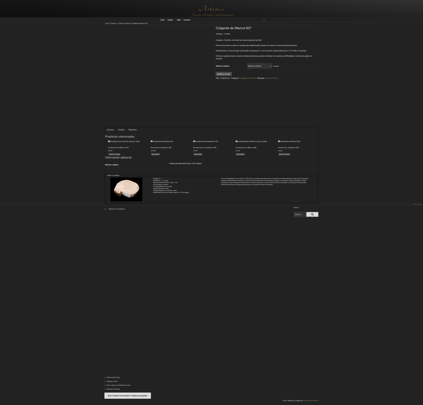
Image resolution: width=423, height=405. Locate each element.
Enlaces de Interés (113, 389)
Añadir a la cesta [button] (114, 154)
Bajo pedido (155, 154)
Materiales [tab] (133, 129)
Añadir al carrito (223, 74)
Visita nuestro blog (113, 377)
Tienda (170, 20)
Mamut (275, 78)
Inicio (163, 20)
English (420, 204)
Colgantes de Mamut (124, 23)
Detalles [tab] (121, 129)
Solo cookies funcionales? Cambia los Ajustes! (127, 395)
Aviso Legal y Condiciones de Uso (118, 385)
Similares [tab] (110, 129)
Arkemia (211, 9)
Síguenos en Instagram (116, 209)
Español (415, 204)
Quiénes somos (112, 381)
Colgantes (113, 23)
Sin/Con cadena (222, 66)
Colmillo (268, 78)
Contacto (187, 20)
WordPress (307, 400)
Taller (179, 20)
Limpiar (276, 66)
